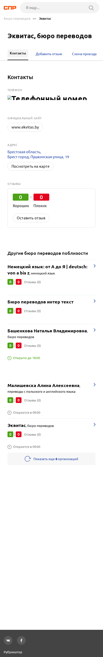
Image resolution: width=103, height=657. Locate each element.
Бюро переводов (17, 18)
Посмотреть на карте (31, 166)
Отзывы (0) (32, 282)
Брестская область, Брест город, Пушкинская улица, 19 (38, 154)
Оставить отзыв (31, 218)
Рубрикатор (13, 652)
